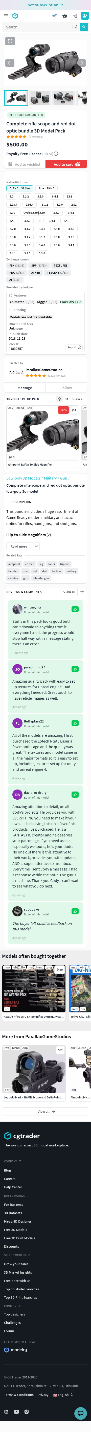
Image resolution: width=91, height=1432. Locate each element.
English (61, 1394)
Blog (7, 1170)
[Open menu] (6, 16)
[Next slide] (81, 63)
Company (10, 1161)
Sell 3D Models (15, 1255)
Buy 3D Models (14, 1195)
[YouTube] (17, 1412)
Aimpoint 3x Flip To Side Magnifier (30, 464)
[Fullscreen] (10, 41)
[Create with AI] (55, 16)
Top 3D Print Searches (20, 1297)
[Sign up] (85, 16)
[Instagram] (27, 1411)
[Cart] (65, 16)
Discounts (11, 1246)
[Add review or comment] (82, 592)
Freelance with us (17, 1280)
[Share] (73, 175)
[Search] (84, 27)
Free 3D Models (15, 1229)
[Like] (18, 175)
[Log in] (75, 16)
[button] (75, 27)
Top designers (14, 1314)
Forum (9, 1331)
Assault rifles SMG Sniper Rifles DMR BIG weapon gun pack (41, 1016)
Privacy (43, 1394)
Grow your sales (16, 1264)
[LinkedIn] (7, 1412)
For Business (13, 1204)
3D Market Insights (18, 1272)
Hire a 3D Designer (17, 1221)
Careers (9, 1178)
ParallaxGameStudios (44, 369)
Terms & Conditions (19, 1394)
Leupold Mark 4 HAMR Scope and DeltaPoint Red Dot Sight (41, 1097)
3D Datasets (13, 1213)
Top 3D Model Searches (21, 1289)
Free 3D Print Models (19, 1238)
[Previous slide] (9, 63)
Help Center (13, 1187)
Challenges (12, 1322)
